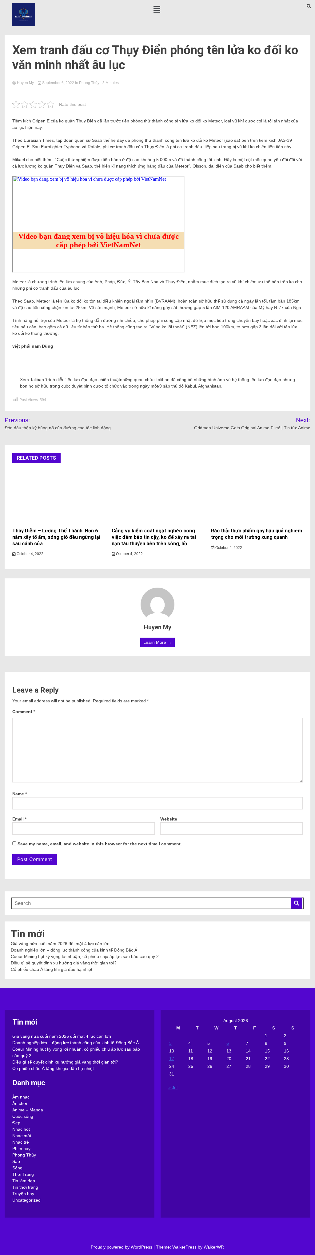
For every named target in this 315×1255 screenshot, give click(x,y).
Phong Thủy (89, 83)
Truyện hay (23, 1193)
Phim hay (21, 1148)
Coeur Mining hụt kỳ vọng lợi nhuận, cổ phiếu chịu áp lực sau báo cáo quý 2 (85, 956)
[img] (157, 9)
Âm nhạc (21, 1097)
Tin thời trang (25, 1187)
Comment (23, 711)
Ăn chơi (19, 1103)
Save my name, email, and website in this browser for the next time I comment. (100, 843)
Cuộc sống (22, 1116)
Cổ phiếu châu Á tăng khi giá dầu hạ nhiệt (51, 969)
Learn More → (157, 642)
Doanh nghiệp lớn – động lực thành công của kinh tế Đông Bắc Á (74, 950)
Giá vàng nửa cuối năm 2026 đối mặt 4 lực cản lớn (60, 943)
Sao (16, 1161)
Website (168, 819)
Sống (17, 1167)
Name (19, 793)
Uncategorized (26, 1200)
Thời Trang (23, 1174)
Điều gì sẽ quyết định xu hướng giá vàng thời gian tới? (64, 962)
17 (171, 1058)
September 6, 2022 (58, 83)
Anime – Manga (27, 1109)
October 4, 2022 (29, 554)
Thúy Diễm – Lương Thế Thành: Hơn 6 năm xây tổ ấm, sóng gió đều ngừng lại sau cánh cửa (56, 537)
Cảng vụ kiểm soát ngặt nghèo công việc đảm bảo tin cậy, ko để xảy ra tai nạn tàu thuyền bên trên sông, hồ (154, 537)
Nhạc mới (21, 1135)
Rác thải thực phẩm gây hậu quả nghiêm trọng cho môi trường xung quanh (256, 534)
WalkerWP (213, 1247)
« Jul (172, 1087)
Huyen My (25, 83)
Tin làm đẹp (23, 1180)
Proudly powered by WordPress (122, 1247)
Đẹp (16, 1122)
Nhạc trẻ (20, 1142)
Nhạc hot (21, 1129)
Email (19, 819)
